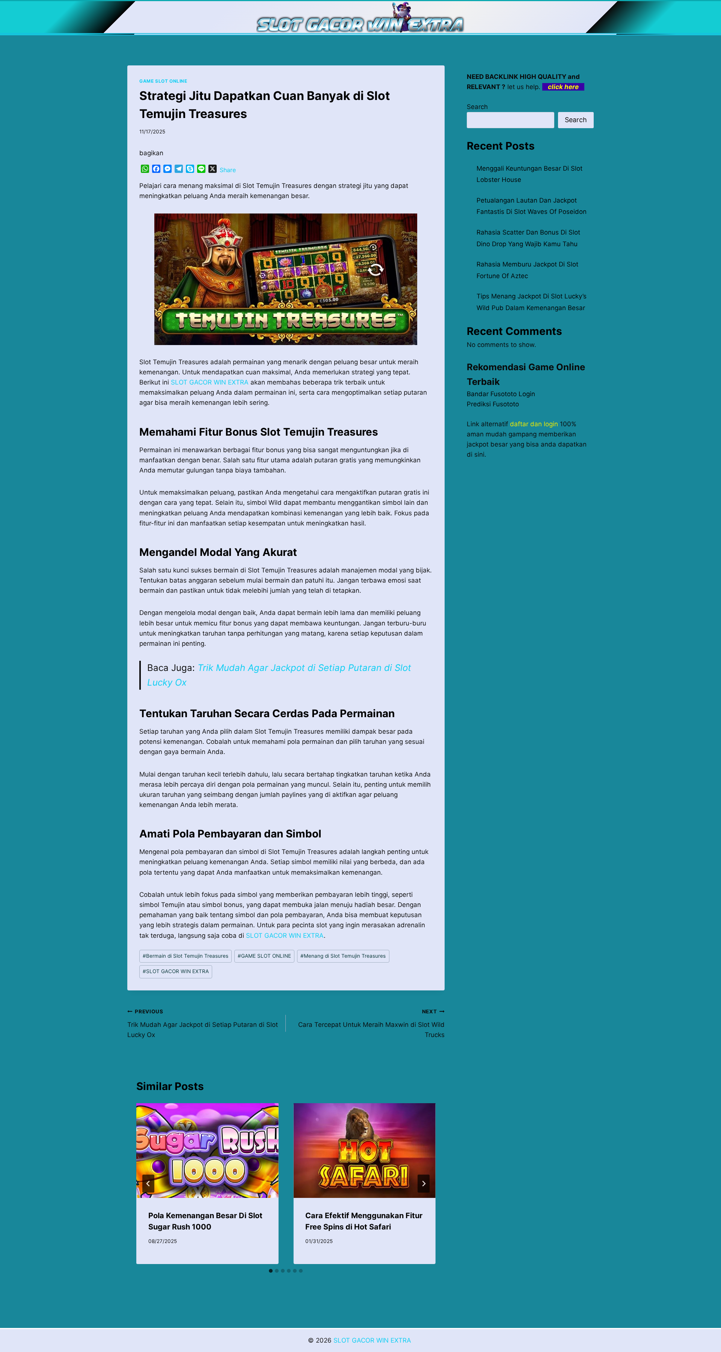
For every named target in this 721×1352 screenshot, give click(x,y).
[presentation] (207, 1150)
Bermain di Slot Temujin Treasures (185, 956)
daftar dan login (534, 424)
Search (477, 107)
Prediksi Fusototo (493, 404)
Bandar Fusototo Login (501, 394)
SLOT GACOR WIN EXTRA (176, 971)
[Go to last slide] (148, 1184)
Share (228, 170)
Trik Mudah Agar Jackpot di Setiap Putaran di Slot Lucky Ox (202, 1023)
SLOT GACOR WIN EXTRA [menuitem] (210, 382)
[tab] (271, 1271)
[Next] (424, 1184)
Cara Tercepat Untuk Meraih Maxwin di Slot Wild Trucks (371, 1023)
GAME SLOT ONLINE (163, 81)
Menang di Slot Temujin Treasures (343, 956)
